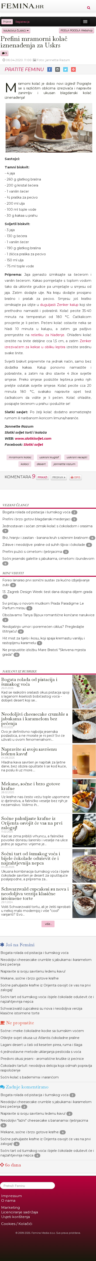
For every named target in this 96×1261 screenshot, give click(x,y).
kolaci (25, 464)
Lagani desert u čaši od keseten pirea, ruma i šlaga (41, 1045)
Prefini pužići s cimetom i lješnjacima (32, 552)
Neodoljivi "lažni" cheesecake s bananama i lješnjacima (44, 1120)
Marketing (10, 1207)
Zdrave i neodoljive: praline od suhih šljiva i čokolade (43, 545)
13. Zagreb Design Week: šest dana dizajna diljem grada (47, 592)
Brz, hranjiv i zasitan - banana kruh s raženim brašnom (45, 538)
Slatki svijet (33, 444)
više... (48, 924)
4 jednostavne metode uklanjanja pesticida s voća (40, 1052)
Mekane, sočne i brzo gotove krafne (29, 978)
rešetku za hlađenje (47, 335)
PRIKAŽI (42, 477)
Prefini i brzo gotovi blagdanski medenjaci (36, 519)
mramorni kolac (20, 457)
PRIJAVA (58, 477)
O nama (8, 1200)
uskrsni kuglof (49, 457)
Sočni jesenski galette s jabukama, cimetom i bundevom (48, 559)
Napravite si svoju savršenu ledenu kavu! (32, 971)
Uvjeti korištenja (15, 1217)
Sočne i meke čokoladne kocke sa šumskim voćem (42, 1031)
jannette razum (64, 464)
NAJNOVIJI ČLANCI (15, 30)
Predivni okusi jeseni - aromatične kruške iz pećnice (42, 1059)
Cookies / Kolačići (16, 1224)
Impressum (11, 1196)
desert (41, 464)
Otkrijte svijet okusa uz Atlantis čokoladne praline (39, 1038)
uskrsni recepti (77, 457)
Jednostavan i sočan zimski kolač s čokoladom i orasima (47, 526)
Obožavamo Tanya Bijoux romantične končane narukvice (48, 615)
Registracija (22, 21)
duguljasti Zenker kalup (59, 305)
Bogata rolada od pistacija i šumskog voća (36, 512)
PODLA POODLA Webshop (77, 30)
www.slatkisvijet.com (33, 438)
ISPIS (76, 477)
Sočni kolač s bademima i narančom (29, 1077)
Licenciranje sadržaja (19, 1212)
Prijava (7, 21)
